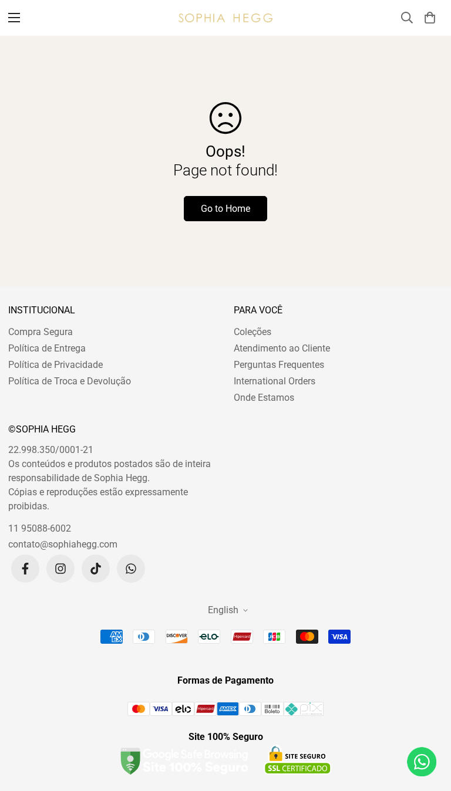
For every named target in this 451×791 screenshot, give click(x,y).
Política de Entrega (47, 348)
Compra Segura (40, 331)
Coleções (252, 331)
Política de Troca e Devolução (69, 381)
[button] (430, 18)
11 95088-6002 (39, 528)
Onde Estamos (264, 397)
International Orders (274, 381)
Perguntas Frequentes (279, 364)
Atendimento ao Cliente (282, 348)
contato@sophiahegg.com (62, 544)
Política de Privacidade (55, 364)
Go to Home (225, 208)
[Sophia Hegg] (225, 18)
